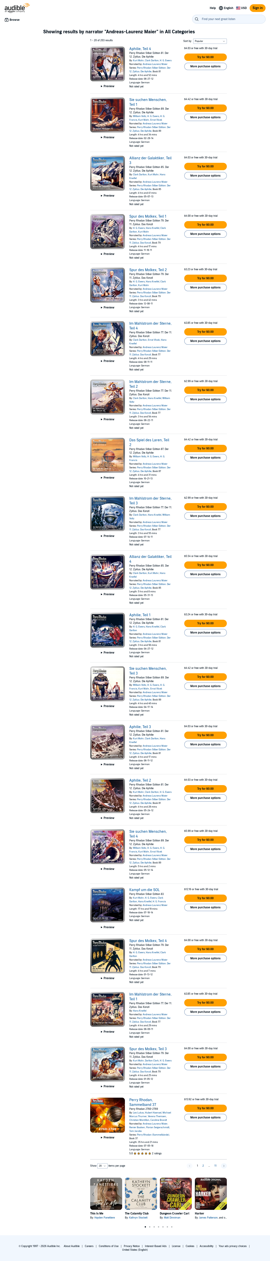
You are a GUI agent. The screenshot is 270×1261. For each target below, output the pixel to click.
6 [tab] (167, 1227)
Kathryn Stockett (138, 1217)
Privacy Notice (132, 1246)
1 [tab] (145, 1227)
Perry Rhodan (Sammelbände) (153, 1134)
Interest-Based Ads (156, 1246)
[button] (205, 57)
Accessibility (206, 1246)
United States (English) (135, 1249)
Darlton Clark (152, 1060)
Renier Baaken (137, 1127)
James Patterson (208, 1217)
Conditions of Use (108, 1246)
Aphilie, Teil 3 (140, 727)
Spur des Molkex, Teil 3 (148, 1049)
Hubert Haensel (153, 1112)
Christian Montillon (139, 1120)
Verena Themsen (157, 1116)
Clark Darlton (152, 60)
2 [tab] (150, 1227)
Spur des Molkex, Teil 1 (147, 216)
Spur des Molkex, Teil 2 (148, 270)
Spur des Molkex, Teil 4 (148, 941)
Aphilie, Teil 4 (140, 49)
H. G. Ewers (166, 60)
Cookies (190, 1246)
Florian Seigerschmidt (157, 1127)
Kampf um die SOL (144, 890)
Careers (89, 1246)
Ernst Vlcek (156, 119)
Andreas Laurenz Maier (155, 64)
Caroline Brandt (158, 1120)
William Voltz (139, 116)
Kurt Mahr (138, 60)
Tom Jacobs (135, 1131)
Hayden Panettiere (104, 1217)
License (176, 1246)
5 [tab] (163, 1227)
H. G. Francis (159, 901)
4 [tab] (158, 1227)
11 (215, 1165)
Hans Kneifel (152, 228)
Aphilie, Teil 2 (140, 780)
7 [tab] (172, 1227)
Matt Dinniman (172, 1217)
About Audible (72, 1246)
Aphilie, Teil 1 (139, 615)
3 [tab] (154, 1227)
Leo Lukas (138, 1112)
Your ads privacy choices (233, 1246)
